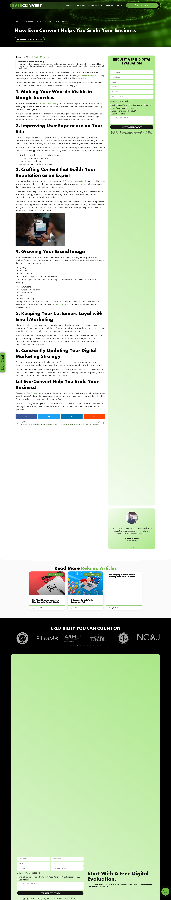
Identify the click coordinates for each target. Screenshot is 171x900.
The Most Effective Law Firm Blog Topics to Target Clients (45, 601)
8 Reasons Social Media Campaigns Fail (82, 601)
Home (17, 22)
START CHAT (156, 879)
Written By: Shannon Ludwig (31, 61)
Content (149, 105)
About (119, 5)
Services (69, 5)
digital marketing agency (86, 75)
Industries (81, 5)
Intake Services (25, 877)
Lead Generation (118, 114)
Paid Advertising (118, 108)
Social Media (132, 108)
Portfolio (94, 5)
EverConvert (32, 393)
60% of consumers (48, 103)
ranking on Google (78, 181)
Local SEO (132, 111)
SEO (113, 105)
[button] (26, 416)
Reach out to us (60, 304)
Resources (108, 5)
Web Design (123, 105)
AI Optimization (137, 105)
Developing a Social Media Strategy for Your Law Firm (122, 575)
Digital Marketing (26, 22)
